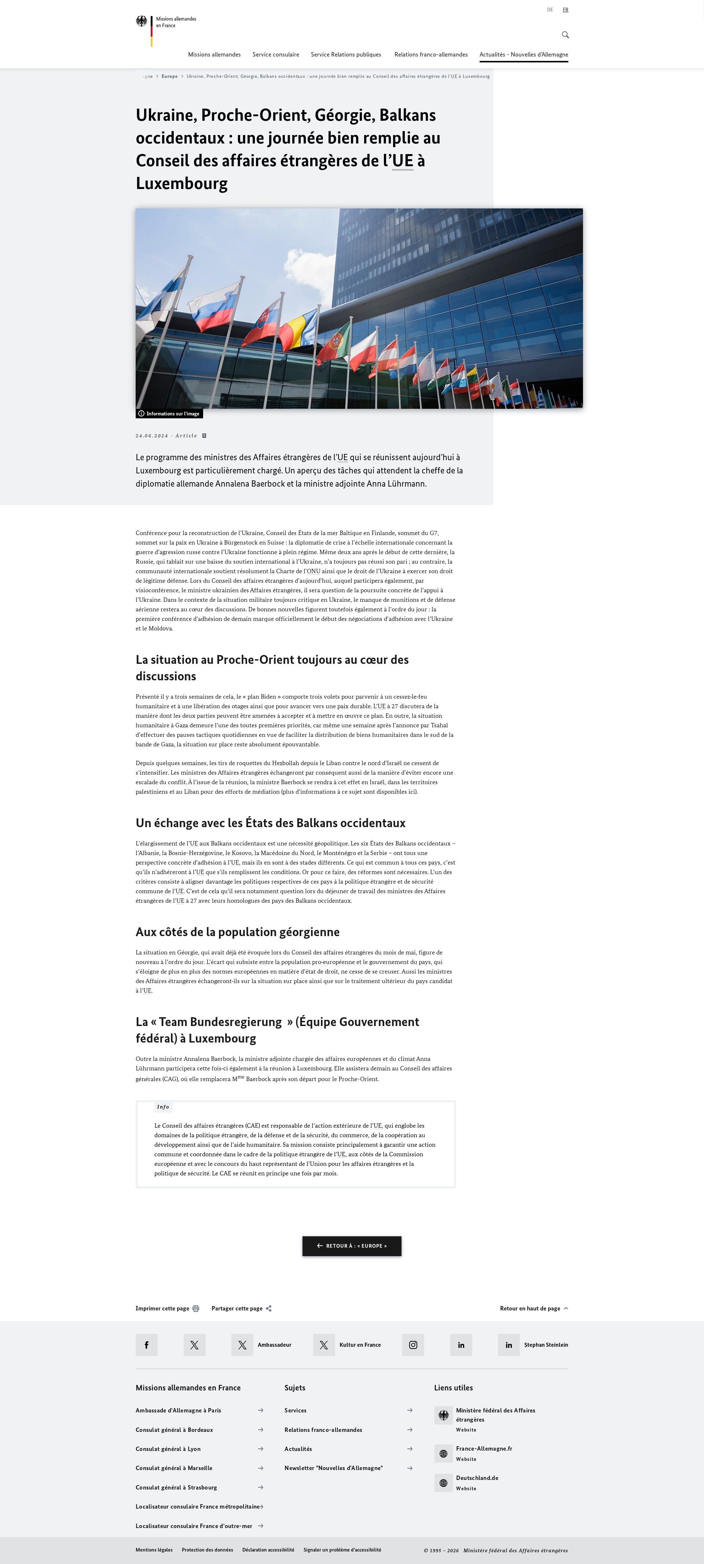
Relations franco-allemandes (431, 54)
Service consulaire (276, 54)
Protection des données (207, 1550)
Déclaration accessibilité (268, 1550)
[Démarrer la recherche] (563, 31)
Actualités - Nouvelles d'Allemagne (524, 56)
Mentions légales (154, 1550)
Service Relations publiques (347, 54)
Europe (169, 76)
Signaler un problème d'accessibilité (342, 1550)
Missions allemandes (214, 54)
